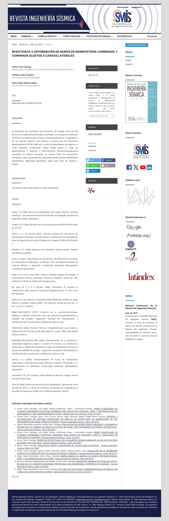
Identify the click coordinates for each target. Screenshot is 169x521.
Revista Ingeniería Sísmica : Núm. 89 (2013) (98, 453)
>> (18, 476)
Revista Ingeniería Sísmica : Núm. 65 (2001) (62, 443)
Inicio (14, 36)
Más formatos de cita (99, 116)
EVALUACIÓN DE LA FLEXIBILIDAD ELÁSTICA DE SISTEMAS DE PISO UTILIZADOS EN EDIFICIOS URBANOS (67, 452)
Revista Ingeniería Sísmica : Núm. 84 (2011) (73, 472)
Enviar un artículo (136, 45)
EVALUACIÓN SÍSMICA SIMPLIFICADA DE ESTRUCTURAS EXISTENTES (69, 445)
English (128, 60)
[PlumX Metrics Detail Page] (93, 190)
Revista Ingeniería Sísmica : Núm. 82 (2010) (80, 422)
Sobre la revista (47, 36)
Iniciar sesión (122, 7)
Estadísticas (124, 36)
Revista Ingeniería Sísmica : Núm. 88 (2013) (74, 458)
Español (128, 64)
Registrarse (136, 7)
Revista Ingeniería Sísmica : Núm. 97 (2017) (82, 414)
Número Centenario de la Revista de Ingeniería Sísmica (141, 307)
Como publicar (72, 36)
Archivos (23, 44)
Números (26, 36)
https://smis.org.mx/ (85, 499)
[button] (93, 160)
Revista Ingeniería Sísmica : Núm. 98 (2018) (36, 429)
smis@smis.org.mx (102, 499)
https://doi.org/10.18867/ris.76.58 (26, 103)
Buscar (153, 36)
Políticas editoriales (99, 36)
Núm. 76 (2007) (36, 44)
